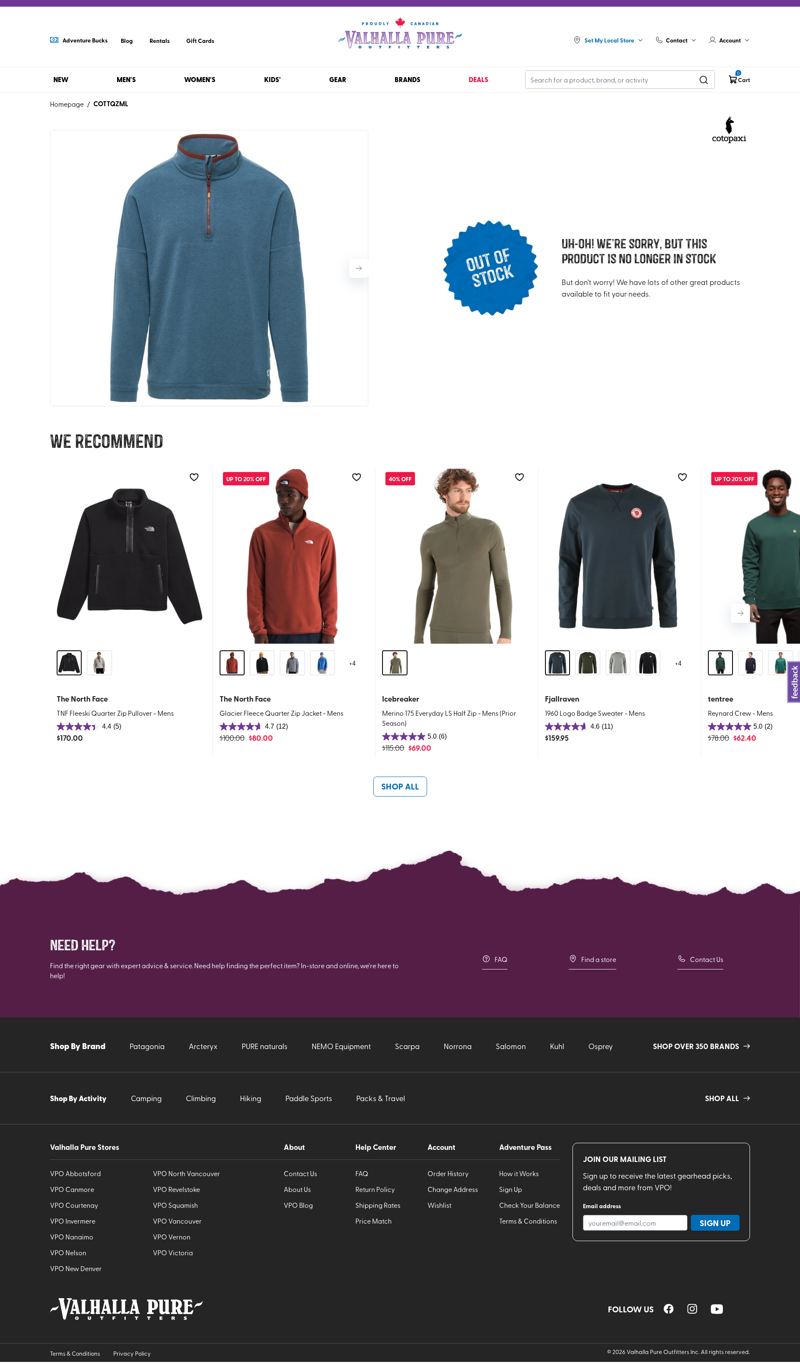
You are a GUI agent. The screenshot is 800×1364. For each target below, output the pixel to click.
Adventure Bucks (85, 40)
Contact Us (706, 959)
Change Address (453, 1189)
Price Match (373, 1220)
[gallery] (209, 268)
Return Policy (375, 1189)
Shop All (400, 786)
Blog (127, 40)
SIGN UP (715, 1223)
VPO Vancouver (177, 1220)
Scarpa (407, 1046)
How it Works (519, 1173)
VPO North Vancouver (186, 1173)
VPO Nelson (68, 1252)
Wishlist (439, 1204)
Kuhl (557, 1046)
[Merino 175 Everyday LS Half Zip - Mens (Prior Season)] (455, 556)
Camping (146, 1098)
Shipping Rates (377, 1204)
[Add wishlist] (194, 477)
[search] (704, 79)
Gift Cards (200, 40)
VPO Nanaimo (71, 1236)
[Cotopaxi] (729, 131)
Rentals (160, 40)
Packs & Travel (380, 1098)
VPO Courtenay (74, 1204)
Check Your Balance (529, 1204)
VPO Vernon (171, 1236)
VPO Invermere (72, 1220)
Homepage (67, 103)
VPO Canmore (72, 1189)
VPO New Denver (76, 1268)
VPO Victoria (173, 1252)
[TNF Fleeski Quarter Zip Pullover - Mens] (129, 556)
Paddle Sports (308, 1098)
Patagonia (147, 1046)
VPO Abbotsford (75, 1173)
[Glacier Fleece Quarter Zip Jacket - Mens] (292, 556)
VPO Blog (298, 1204)
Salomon (511, 1046)
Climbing (201, 1098)
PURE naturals (265, 1046)
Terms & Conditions (528, 1220)
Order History (448, 1173)
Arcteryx (203, 1046)
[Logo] (400, 33)
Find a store (598, 959)
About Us (297, 1189)
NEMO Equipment (341, 1046)
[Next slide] (358, 268)
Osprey (600, 1046)
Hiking (250, 1098)
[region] (668, 1309)
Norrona (458, 1046)
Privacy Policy (132, 1353)
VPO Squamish (175, 1204)
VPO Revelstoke (176, 1189)
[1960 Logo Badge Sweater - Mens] (618, 556)
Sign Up (510, 1189)
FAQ (501, 959)
